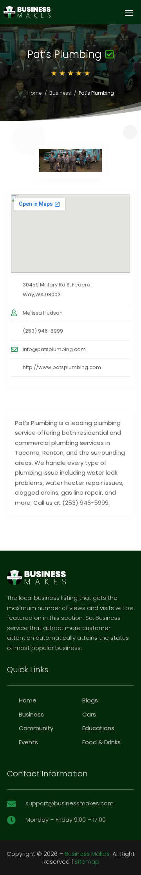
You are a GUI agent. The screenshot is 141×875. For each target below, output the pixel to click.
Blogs (90, 700)
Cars (89, 714)
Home (34, 93)
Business (60, 93)
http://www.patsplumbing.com (62, 367)
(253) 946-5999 (43, 331)
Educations (98, 728)
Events (28, 742)
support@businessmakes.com (69, 803)
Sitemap (86, 861)
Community (36, 728)
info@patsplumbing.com (54, 349)
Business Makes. (88, 854)
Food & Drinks (101, 742)
